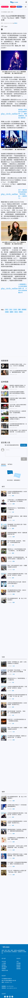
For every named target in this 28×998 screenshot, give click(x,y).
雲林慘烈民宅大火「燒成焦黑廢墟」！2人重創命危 (3, 510)
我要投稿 (19, 968)
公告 (18, 961)
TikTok (12, 996)
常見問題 (19, 963)
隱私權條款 (4, 966)
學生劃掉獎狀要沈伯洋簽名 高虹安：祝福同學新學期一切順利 (3, 592)
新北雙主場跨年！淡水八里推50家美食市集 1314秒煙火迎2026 (4, 432)
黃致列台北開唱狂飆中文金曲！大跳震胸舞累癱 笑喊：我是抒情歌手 (3, 856)
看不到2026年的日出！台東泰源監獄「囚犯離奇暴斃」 (4, 413)
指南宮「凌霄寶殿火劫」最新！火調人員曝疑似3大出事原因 (3, 664)
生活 (14, 520)
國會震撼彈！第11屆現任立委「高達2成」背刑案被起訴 (3, 526)
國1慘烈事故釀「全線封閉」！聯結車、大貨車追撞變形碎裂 (3, 543)
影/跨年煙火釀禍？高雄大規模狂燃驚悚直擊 (4, 400)
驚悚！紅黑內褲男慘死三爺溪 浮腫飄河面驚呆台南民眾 (3, 567)
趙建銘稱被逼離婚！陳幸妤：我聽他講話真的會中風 (3, 534)
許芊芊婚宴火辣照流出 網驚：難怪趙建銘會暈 (3, 518)
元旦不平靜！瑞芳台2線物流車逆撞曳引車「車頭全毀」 (4, 406)
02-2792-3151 (10, 986)
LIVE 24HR (5, 6)
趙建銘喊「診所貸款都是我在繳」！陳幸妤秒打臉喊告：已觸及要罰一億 (3, 559)
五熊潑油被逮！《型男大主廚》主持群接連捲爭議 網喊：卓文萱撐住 (3, 848)
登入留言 (23, 445)
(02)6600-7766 (8, 982)
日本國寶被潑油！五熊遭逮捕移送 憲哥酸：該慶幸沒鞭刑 (3, 840)
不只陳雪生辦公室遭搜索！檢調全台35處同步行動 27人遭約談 (3, 738)
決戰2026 (19, 6)
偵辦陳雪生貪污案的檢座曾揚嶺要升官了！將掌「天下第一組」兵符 (3, 697)
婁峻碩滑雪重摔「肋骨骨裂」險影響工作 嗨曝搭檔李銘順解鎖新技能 (3, 831)
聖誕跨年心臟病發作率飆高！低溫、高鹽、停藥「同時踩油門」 (4, 387)
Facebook (5, 996)
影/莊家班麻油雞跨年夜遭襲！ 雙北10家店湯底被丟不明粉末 (4, 393)
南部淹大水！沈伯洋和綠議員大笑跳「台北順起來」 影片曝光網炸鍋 (3, 551)
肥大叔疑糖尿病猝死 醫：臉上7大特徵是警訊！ (3, 600)
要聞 (14, 503)
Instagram (7, 996)
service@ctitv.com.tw (12, 988)
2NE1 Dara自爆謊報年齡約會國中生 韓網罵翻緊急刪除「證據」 (4, 372)
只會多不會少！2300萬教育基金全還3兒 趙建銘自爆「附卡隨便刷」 (3, 502)
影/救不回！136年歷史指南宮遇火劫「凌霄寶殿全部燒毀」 (3, 721)
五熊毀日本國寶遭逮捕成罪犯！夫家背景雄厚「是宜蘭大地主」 (3, 493)
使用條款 (4, 965)
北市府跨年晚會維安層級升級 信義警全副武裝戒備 (4, 425)
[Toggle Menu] (25, 6)
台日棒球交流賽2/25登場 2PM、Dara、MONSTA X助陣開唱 (4, 366)
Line (10, 996)
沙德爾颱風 (13, 6)
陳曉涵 (15, 23)
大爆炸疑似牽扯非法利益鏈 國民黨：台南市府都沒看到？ (3, 584)
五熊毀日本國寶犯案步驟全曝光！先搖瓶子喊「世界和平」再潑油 (3, 576)
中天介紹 (4, 961)
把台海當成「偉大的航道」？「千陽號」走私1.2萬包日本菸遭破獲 (3, 672)
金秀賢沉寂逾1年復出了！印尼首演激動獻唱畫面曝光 (3, 807)
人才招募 (4, 963)
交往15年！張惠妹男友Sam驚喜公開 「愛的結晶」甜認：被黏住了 (3, 872)
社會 (13, 512)
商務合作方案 (5, 970)
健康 (14, 602)
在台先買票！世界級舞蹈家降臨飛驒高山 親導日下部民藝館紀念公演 (3, 864)
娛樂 (13, 495)
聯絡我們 (19, 965)
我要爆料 (19, 966)
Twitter (2, 996)
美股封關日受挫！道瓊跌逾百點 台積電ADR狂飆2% (4, 419)
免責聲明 (4, 968)
